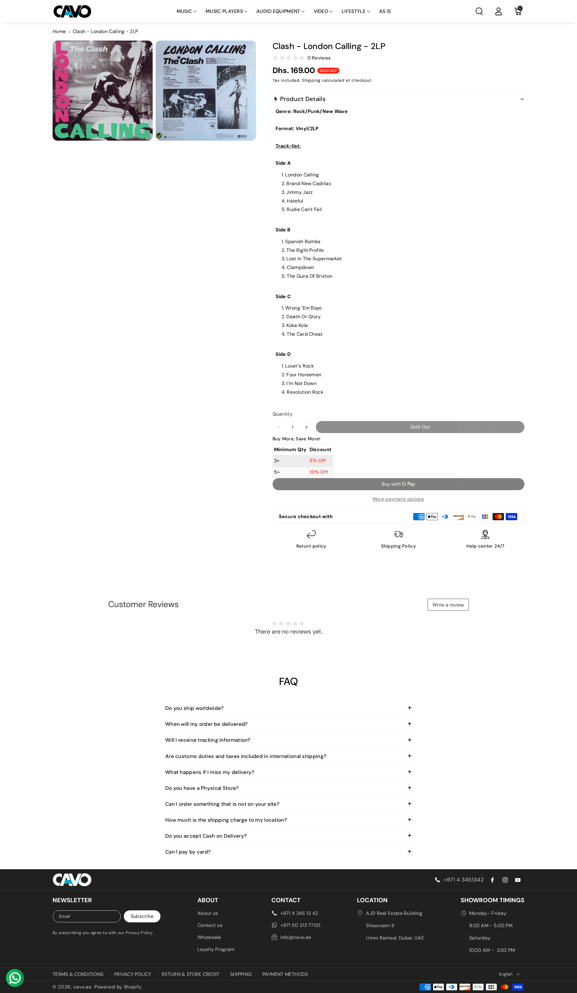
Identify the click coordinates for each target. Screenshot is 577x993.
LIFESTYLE (354, 11)
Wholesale (209, 937)
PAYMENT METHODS (285, 974)
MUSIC (184, 11)
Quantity (282, 414)
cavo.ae (82, 987)
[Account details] (498, 11)
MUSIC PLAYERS (224, 11)
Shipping (311, 80)
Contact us (209, 925)
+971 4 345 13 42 (299, 913)
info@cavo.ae (295, 937)
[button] (187, 11)
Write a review (448, 605)
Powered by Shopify (118, 987)
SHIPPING (241, 974)
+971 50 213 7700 (300, 925)
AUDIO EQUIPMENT (278, 11)
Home (59, 31)
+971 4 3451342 (464, 879)
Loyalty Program (216, 949)
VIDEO (321, 11)
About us (207, 913)
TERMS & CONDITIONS (78, 974)
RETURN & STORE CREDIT (190, 974)
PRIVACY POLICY (132, 974)
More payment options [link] (398, 499)
